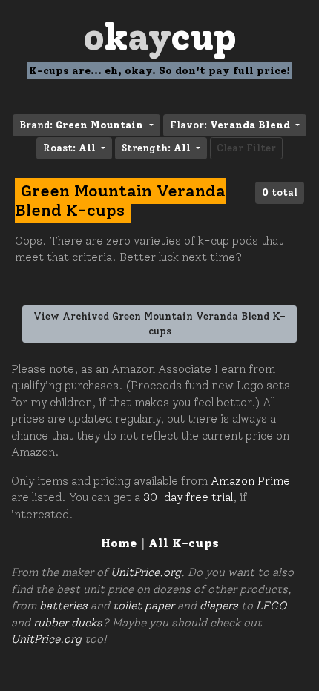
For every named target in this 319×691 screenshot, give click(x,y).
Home (119, 543)
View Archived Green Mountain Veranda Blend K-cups (159, 324)
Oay (160, 36)
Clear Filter (246, 147)
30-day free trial (188, 497)
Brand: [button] (81, 124)
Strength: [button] (156, 147)
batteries (63, 605)
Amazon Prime (250, 481)
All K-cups (183, 543)
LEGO (271, 605)
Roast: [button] (69, 147)
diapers (219, 605)
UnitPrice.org (146, 572)
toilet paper (143, 605)
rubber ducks (67, 622)
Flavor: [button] (230, 124)
